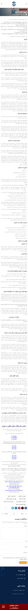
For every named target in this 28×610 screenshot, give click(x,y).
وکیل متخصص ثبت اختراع (20, 504)
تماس (18, 433)
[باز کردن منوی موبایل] (26, 4)
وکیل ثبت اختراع (22, 499)
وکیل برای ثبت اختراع (11, 496)
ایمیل (25, 546)
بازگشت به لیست (14, 513)
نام (26, 541)
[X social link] (22, 508)
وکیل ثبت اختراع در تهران (20, 501)
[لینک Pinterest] (19, 508)
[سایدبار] (26, 184)
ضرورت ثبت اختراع (22, 496)
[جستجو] (1, 4)
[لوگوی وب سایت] (14, 4)
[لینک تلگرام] (12, 508)
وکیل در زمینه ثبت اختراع (8, 501)
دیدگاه (25, 526)
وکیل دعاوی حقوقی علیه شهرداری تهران (14, 69)
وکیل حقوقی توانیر (14, 376)
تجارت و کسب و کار (23, 9)
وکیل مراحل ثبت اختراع (14, 140)
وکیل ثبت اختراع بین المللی (11, 499)
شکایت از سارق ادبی (14, 317)
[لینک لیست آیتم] (14, 575)
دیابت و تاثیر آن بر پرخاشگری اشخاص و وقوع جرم (14, 413)
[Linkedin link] (16, 508)
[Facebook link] (25, 508)
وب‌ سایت (25, 552)
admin (24, 14)
